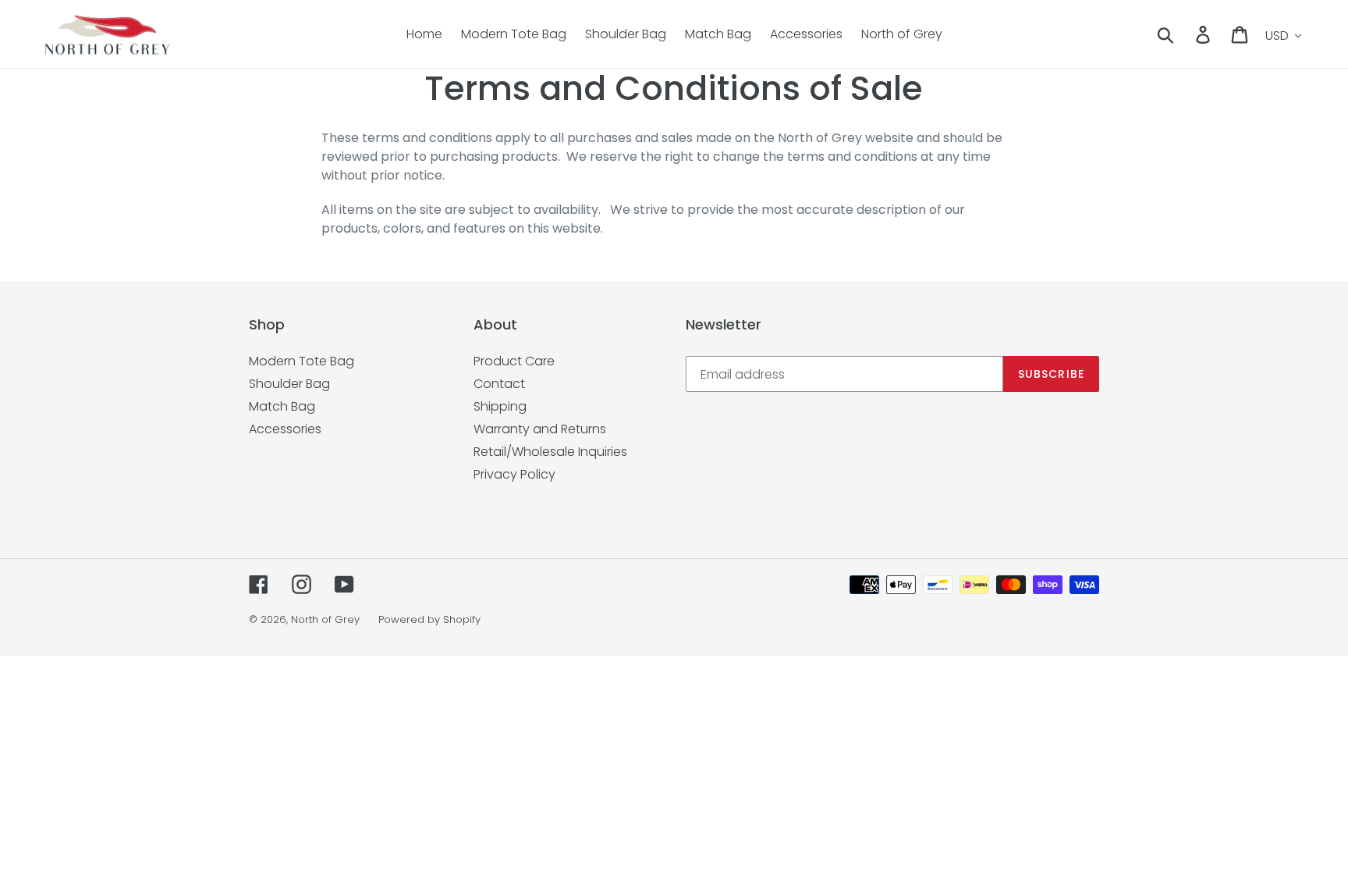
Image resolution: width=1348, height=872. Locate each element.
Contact (499, 384)
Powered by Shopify (429, 619)
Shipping (500, 406)
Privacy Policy (514, 474)
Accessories (285, 429)
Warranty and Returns (540, 429)
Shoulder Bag (289, 384)
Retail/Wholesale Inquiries (550, 452)
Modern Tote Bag (301, 361)
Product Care (514, 361)
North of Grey (325, 619)
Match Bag (282, 406)
